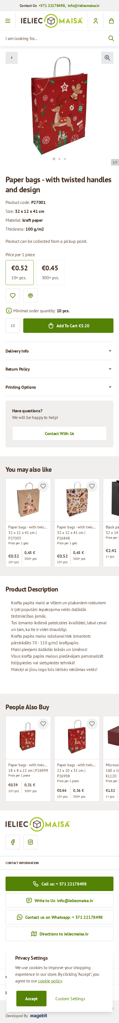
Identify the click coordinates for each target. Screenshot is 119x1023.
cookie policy (50, 981)
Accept (31, 998)
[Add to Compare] (30, 295)
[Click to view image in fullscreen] (107, 58)
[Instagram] (30, 842)
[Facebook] (13, 842)
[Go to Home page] (51, 21)
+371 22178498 (52, 5)
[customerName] (96, 21)
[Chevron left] (12, 58)
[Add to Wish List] (13, 295)
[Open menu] (8, 21)
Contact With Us (59, 433)
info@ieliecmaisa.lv (84, 5)
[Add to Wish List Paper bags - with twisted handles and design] (43, 486)
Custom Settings (70, 998)
